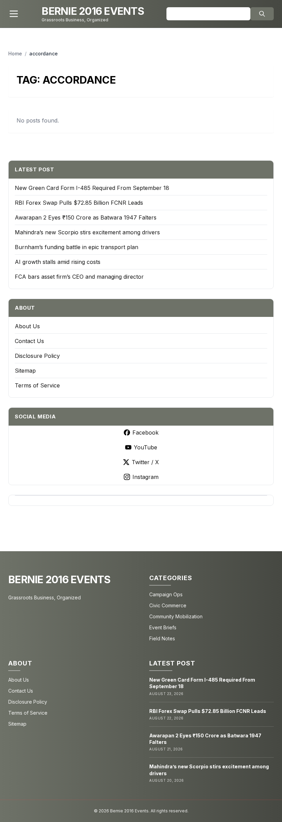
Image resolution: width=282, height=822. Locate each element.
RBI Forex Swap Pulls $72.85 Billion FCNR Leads (79, 202)
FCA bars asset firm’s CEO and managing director (79, 276)
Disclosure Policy (37, 355)
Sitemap (25, 370)
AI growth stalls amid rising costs (57, 261)
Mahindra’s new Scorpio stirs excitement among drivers (87, 232)
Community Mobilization (176, 616)
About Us (27, 326)
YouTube (145, 447)
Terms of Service (37, 385)
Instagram (145, 476)
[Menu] (13, 13)
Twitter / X (145, 462)
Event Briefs (162, 627)
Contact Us (29, 341)
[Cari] (262, 13)
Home (15, 53)
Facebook (145, 432)
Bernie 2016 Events (59, 579)
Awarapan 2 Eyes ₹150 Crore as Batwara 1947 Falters (85, 217)
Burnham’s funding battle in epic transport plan (76, 247)
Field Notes (162, 638)
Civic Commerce (167, 605)
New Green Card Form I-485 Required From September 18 (92, 187)
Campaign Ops (166, 594)
